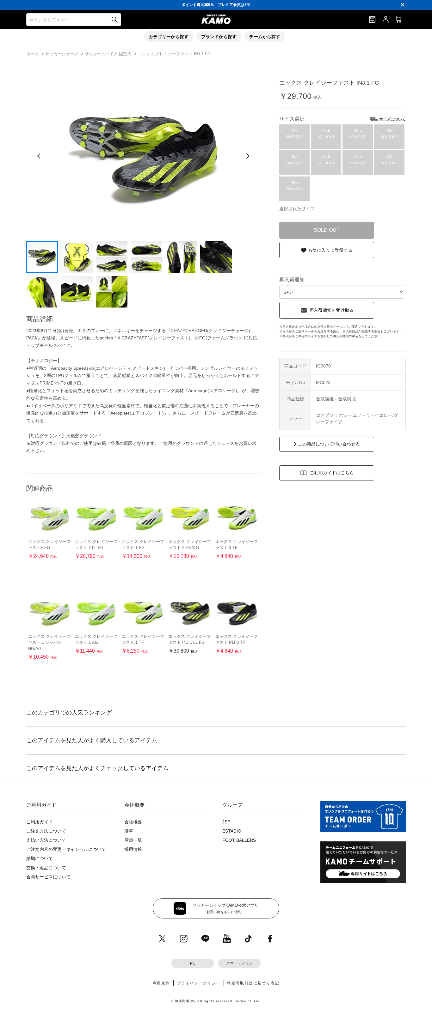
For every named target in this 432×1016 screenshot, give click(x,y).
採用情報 (133, 849)
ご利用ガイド (39, 821)
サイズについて (392, 119)
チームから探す (264, 36)
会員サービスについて (48, 876)
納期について (39, 858)
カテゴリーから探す (168, 36)
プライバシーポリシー (198, 983)
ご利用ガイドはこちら (332, 472)
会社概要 (133, 821)
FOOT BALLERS (239, 840)
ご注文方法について (46, 831)
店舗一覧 (133, 840)
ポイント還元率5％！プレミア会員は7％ (216, 5)
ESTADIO (231, 831)
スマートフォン (239, 963)
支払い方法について (46, 840)
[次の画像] (248, 156)
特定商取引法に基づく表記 (253, 983)
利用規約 (161, 983)
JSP (226, 821)
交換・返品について (46, 867)
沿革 (128, 831)
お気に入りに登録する (330, 250)
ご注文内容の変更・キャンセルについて (66, 849)
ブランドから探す (219, 36)
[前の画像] (39, 156)
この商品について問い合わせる (329, 443)
